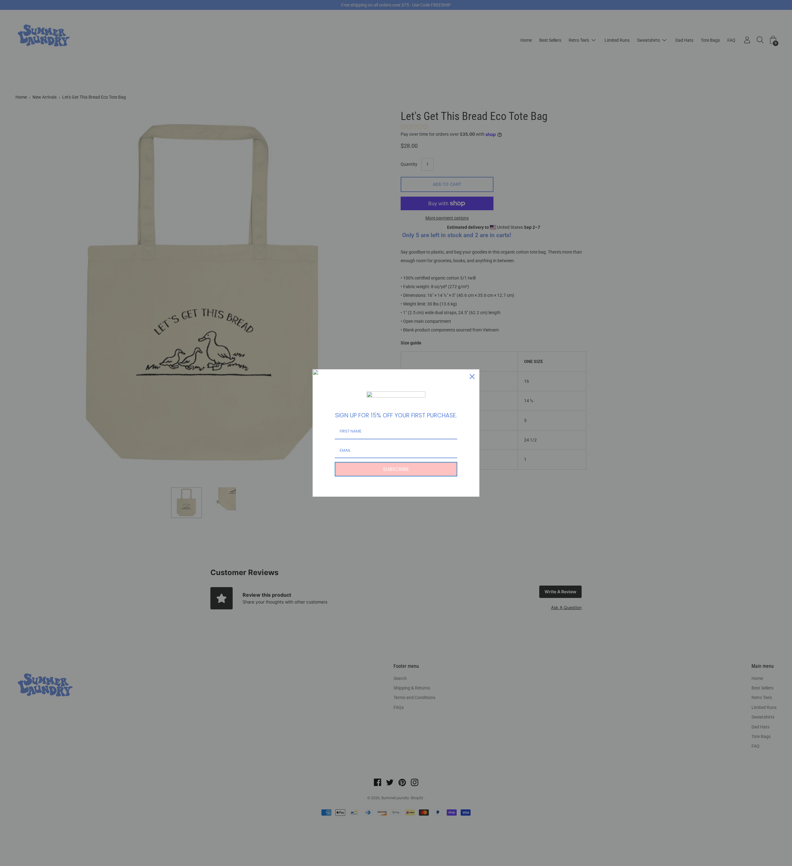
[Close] (472, 376)
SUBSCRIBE (396, 469)
